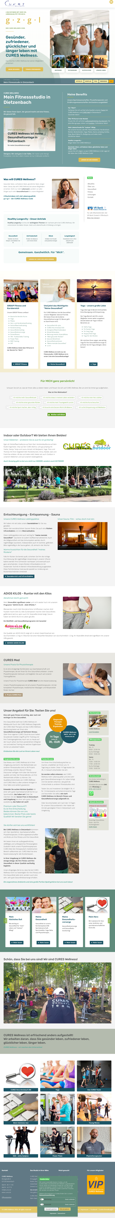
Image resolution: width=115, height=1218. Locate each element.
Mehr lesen (17, 943)
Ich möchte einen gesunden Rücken (28, 402)
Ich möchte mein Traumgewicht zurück (60, 402)
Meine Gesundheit (57, 364)
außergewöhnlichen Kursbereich (96, 121)
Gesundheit (92, 189)
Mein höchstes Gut (20, 1123)
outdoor (92, 123)
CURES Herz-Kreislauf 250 (21, 1090)
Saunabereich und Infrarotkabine (20, 576)
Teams (103, 110)
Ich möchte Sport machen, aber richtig (23, 407)
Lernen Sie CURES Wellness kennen (41, 259)
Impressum (84, 1210)
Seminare (57, 1123)
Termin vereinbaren (33, 69)
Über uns (91, 186)
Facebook (94, 1210)
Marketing (47, 1199)
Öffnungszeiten (6, 1197)
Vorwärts (109, 484)
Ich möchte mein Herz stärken (91, 398)
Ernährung (103, 81)
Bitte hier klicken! (93, 218)
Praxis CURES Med (14, 695)
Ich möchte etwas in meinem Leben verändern (59, 398)
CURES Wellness (7, 79)
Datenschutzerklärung (47, 1195)
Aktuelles (79, 81)
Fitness (90, 192)
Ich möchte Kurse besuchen (89, 402)
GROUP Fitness (21, 364)
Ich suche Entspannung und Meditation (92, 407)
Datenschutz (61, 1213)
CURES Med (86, 112)
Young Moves (94, 1123)
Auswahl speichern (51, 1209)
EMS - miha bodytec (21, 1156)
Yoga (95, 81)
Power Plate (57, 1156)
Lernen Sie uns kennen (89, 160)
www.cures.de (6, 1192)
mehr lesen (93, 827)
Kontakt (90, 197)
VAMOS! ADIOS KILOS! (15, 643)
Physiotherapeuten (94, 1156)
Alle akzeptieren (64, 1209)
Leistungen (92, 194)
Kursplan (88, 81)
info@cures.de (6, 1190)
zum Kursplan (94, 732)
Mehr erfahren (13, 69)
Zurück (5, 484)
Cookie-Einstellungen (106, 1210)
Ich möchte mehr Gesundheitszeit (24, 398)
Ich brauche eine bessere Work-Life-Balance (57, 407)
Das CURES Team (94, 1090)
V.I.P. (111, 81)
